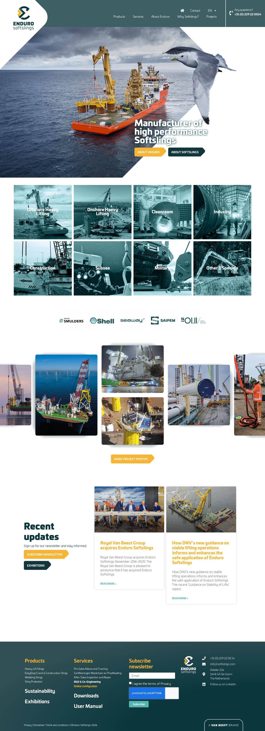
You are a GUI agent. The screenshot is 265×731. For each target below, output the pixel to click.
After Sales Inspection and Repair (92, 677)
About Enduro (160, 16)
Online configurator (85, 686)
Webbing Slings (33, 677)
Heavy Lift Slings (34, 668)
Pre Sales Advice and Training (90, 668)
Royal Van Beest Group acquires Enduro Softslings (126, 545)
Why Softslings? (188, 16)
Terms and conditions (57, 725)
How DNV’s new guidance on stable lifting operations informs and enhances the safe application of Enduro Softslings (200, 552)
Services (138, 16)
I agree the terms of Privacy (151, 683)
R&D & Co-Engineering (87, 681)
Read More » (108, 583)
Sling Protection (33, 681)
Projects (211, 16)
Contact (195, 10)
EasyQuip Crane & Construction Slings (46, 673)
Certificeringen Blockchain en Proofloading (97, 673)
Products (119, 16)
